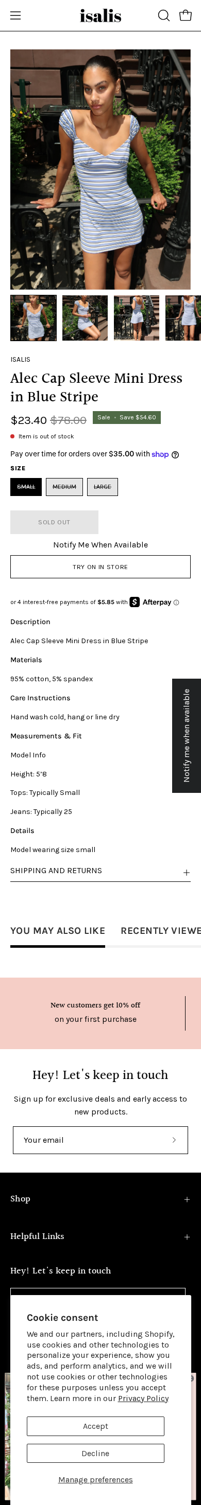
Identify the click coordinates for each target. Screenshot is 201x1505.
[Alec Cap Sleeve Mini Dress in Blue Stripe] (33, 318)
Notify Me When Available (100, 545)
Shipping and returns (56, 870)
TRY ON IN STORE (100, 567)
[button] (163, 15)
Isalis (20, 359)
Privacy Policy (143, 1398)
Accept (95, 1426)
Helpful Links (37, 1236)
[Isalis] (100, 15)
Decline (95, 1453)
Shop (20, 1199)
